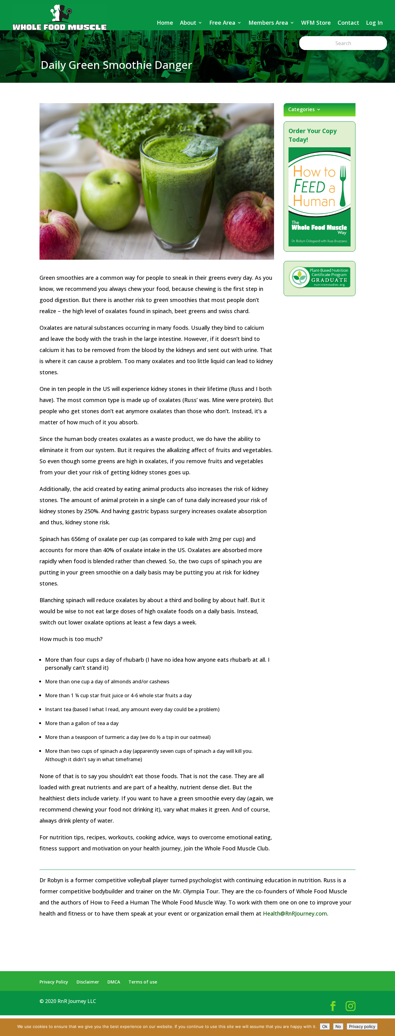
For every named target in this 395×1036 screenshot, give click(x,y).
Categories (301, 110)
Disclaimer (88, 982)
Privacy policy (362, 1026)
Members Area (268, 22)
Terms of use (142, 982)
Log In (374, 22)
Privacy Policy (54, 982)
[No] (387, 1027)
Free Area (222, 22)
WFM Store (316, 22)
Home (165, 22)
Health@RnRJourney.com (295, 913)
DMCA (113, 982)
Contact (348, 22)
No (338, 1026)
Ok (324, 1026)
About (188, 22)
